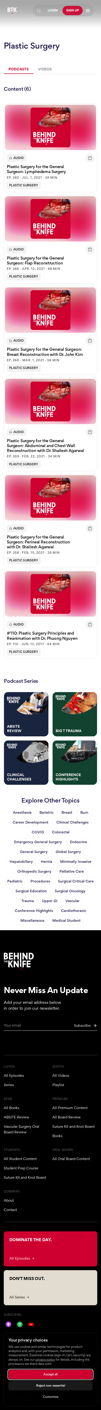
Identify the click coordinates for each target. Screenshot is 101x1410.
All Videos (60, 1075)
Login (53, 10)
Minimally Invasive (75, 861)
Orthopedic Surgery (34, 871)
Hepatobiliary (21, 861)
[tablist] (50, 69)
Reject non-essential (50, 1386)
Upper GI (50, 901)
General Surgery (34, 852)
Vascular (73, 901)
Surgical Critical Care (76, 881)
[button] (50, 148)
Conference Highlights (34, 910)
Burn (84, 812)
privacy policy (45, 1360)
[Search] (38, 10)
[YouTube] (31, 1324)
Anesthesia (22, 812)
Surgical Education (31, 891)
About (9, 1200)
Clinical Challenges (72, 822)
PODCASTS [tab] (18, 69)
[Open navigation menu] (88, 10)
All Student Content (20, 1159)
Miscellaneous (32, 920)
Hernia (46, 861)
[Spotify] (19, 1324)
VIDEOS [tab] (45, 69)
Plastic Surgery (23, 185)
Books (57, 1136)
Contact (10, 1210)
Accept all (50, 1374)
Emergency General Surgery (38, 842)
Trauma (27, 901)
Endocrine (78, 842)
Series (9, 1085)
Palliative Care (71, 871)
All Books (11, 1108)
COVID (38, 832)
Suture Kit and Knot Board (73, 1126)
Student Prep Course (21, 1168)
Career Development (30, 822)
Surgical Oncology (70, 891)
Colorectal (61, 832)
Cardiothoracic (73, 910)
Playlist (58, 1085)
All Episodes (14, 1075)
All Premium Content (70, 1108)
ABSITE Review (16, 1117)
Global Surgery (68, 852)
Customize (50, 1397)
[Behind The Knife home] (12, 10)
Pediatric (15, 881)
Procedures (40, 881)
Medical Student (66, 920)
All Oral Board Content (71, 1159)
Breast (67, 812)
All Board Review (66, 1117)
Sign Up (72, 10)
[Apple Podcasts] (8, 1324)
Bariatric (46, 812)
